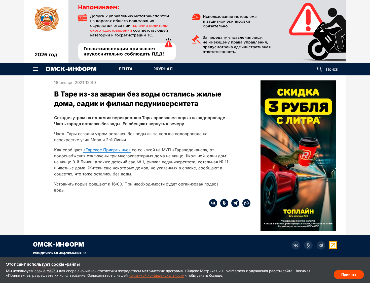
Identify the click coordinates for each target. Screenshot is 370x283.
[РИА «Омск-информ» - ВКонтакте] (295, 245)
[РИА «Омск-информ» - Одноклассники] (308, 245)
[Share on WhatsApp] (244, 203)
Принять (348, 274)
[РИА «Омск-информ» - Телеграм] (321, 245)
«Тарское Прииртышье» (107, 149)
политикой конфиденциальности (156, 275)
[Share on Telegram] (233, 203)
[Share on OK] (222, 203)
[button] (35, 69)
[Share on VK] (213, 203)
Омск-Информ (71, 69)
